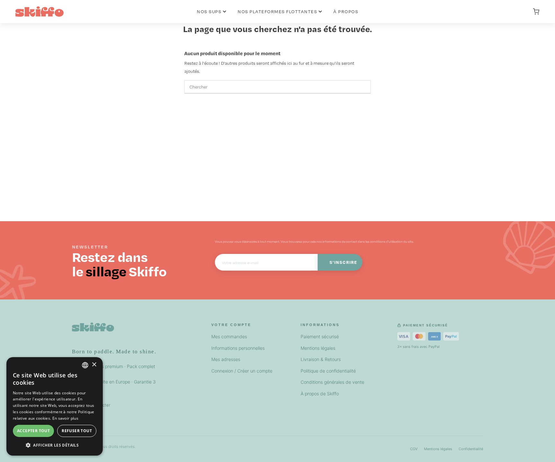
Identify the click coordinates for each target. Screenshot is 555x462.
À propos (345, 11)
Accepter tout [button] (33, 430)
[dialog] (54, 406)
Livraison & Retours (321, 359)
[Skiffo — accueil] (93, 330)
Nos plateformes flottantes (277, 11)
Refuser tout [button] (77, 430)
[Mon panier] (536, 11)
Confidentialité (471, 449)
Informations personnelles (238, 348)
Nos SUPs (209, 11)
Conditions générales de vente (332, 382)
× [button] (94, 364)
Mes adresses (225, 359)
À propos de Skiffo (320, 393)
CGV (414, 449)
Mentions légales (318, 348)
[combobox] (85, 365)
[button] (54, 445)
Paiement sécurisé (320, 336)
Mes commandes (229, 336)
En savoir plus (65, 418)
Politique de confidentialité (328, 371)
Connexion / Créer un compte (241, 371)
